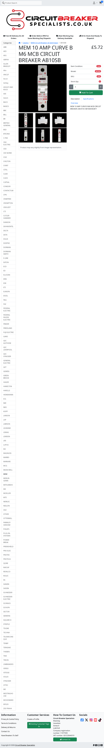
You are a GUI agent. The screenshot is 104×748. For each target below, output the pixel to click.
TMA (5, 656)
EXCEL (5, 296)
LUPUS (6, 445)
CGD (5, 157)
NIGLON (6, 506)
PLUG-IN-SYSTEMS (6, 534)
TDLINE (6, 628)
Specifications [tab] (88, 99)
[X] (86, 720)
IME (4, 403)
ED (4, 271)
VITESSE (6, 672)
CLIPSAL (6, 182)
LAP (4, 420)
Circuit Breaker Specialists (25, 745)
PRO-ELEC (7, 551)
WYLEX (5, 704)
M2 (4, 449)
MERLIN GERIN (6, 479)
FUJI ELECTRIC (8, 332)
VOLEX (5, 677)
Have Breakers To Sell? (9, 735)
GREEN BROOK (6, 376)
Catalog (26, 43)
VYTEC (5, 685)
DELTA (5, 230)
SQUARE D (7, 620)
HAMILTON (7, 386)
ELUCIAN (6, 275)
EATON (6, 262)
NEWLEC (6, 501)
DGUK (5, 239)
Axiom (5, 98)
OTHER (6, 514)
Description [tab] (75, 99)
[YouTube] (95, 720)
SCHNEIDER (7, 592)
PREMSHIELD (8, 546)
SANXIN (6, 584)
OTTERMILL (7, 518)
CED (4, 149)
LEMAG (6, 432)
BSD (4, 130)
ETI (4, 287)
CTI (4, 211)
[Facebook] (82, 720)
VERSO (6, 668)
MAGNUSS (7, 453)
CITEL (5, 170)
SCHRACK (7, 603)
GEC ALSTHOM (7, 342)
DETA (5, 235)
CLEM (5, 174)
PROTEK (6, 555)
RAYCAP (6, 567)
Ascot (5, 79)
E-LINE (5, 258)
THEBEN (6, 652)
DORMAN (7, 247)
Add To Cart (87, 92)
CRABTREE (7, 199)
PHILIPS (6, 529)
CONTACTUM (8, 190)
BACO (5, 102)
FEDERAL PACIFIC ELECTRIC (6, 317)
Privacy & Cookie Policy (10, 719)
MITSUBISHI (8, 485)
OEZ (4, 510)
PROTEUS (7, 559)
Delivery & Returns (8, 727)
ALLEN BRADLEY (6, 65)
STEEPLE (6, 624)
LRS (4, 441)
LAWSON (6, 424)
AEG (4, 55)
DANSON (6, 222)
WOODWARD (8, 700)
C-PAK (5, 138)
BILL (4, 115)
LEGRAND (7, 428)
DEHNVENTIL (8, 226)
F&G (5, 300)
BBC (4, 110)
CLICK (5, 178)
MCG (5, 466)
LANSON (6, 415)
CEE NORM (7, 153)
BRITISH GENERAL (6, 124)
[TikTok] (100, 720)
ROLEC (5, 576)
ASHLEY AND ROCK (8, 88)
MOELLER (7, 493)
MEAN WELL (7, 470)
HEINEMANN (8, 395)
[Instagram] (91, 720)
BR (4, 119)
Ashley (5, 83)
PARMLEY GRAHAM (6, 523)
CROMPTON (8, 203)
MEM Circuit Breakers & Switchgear (44, 43)
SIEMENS (6, 616)
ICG (4, 399)
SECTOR (6, 612)
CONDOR (6, 186)
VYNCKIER (7, 681)
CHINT (5, 165)
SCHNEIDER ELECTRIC (7, 598)
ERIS (5, 279)
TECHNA (6, 632)
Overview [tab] (74, 103)
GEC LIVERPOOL (7, 348)
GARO (5, 336)
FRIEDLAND (7, 328)
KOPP (5, 411)
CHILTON (6, 161)
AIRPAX (6, 59)
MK (4, 489)
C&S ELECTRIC (6, 143)
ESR (4, 283)
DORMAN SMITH (7, 252)
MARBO (6, 457)
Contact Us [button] (65, 739)
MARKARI (6, 461)
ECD (4, 266)
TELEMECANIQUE (8, 638)
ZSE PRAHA (7, 708)
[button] (95, 3)
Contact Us (5, 731)
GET (4, 367)
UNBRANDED (8, 664)
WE (4, 689)
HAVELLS (6, 390)
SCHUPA (6, 607)
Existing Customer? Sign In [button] (39, 725)
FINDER (6, 324)
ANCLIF (6, 74)
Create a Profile (33, 719)
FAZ (4, 304)
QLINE (5, 563)
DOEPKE (6, 243)
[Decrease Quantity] (71, 86)
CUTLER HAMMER (7, 217)
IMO (5, 407)
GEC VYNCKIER (7, 355)
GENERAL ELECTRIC (6, 361)
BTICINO (6, 134)
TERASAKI (7, 647)
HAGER (6, 382)
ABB (4, 47)
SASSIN (6, 588)
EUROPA (6, 291)
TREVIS (6, 660)
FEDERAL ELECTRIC (6, 309)
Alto (4, 70)
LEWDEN (6, 436)
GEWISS (6, 371)
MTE (5, 497)
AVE (4, 94)
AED (4, 51)
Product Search (11, 3)
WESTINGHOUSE (8, 694)
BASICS (6, 106)
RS (4, 580)
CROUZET (7, 207)
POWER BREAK (6, 541)
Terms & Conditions (8, 723)
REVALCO (6, 571)
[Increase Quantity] (101, 86)
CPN (5, 195)
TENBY (5, 643)
